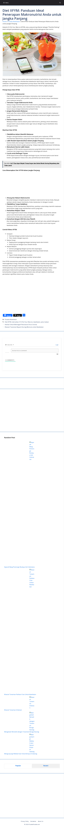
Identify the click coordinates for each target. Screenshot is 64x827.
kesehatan (36, 322)
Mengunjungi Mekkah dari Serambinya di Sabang (20, 754)
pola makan (45, 322)
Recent (45, 766)
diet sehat (15, 322)
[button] (60, 2)
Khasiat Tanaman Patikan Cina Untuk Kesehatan (20, 694)
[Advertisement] (31, 185)
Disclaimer (33, 821)
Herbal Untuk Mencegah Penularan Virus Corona (21, 324)
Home (4, 21)
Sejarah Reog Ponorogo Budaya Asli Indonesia (19, 567)
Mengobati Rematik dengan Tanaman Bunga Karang (21, 732)
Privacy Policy (25, 821)
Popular (18, 766)
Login (56, 345)
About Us (40, 821)
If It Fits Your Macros (26, 322)
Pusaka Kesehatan (14, 21)
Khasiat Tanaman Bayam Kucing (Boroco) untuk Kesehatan (24, 327)
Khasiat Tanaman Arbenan (13, 710)
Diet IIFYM (8, 322)
